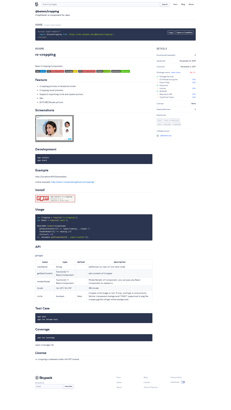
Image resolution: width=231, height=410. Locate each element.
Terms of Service (150, 387)
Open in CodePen (184, 32)
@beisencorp (166, 135)
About (191, 4)
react (159, 120)
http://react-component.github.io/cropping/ (72, 182)
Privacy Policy (176, 377)
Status (119, 382)
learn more (175, 72)
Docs (175, 4)
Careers (147, 382)
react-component (171, 120)
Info (194, 79)
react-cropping (163, 124)
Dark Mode (175, 382)
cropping (176, 124)
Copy (171, 32)
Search (165, 4)
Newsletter (39, 383)
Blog (183, 4)
